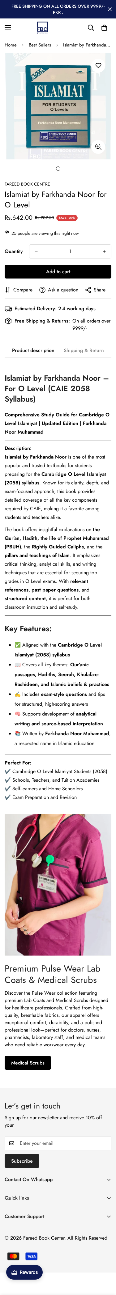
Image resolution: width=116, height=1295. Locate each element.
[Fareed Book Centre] (42, 27)
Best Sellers (40, 45)
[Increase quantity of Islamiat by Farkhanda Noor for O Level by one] (104, 251)
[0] (104, 28)
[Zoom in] (98, 147)
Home (11, 45)
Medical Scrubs (28, 1062)
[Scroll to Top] (105, 1262)
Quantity (14, 251)
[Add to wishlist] (98, 66)
